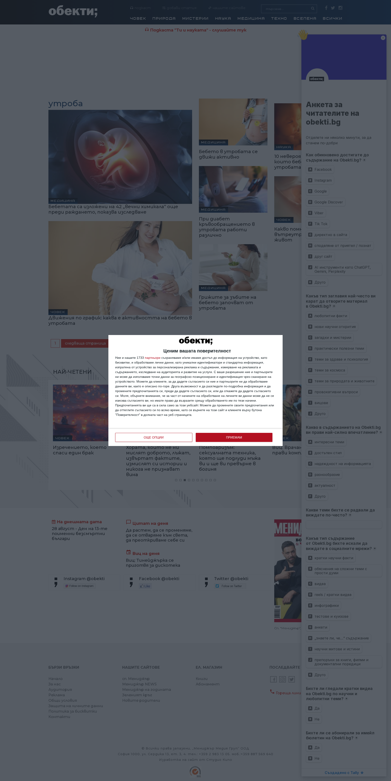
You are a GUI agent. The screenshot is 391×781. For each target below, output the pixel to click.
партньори (152, 357)
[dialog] (195, 390)
